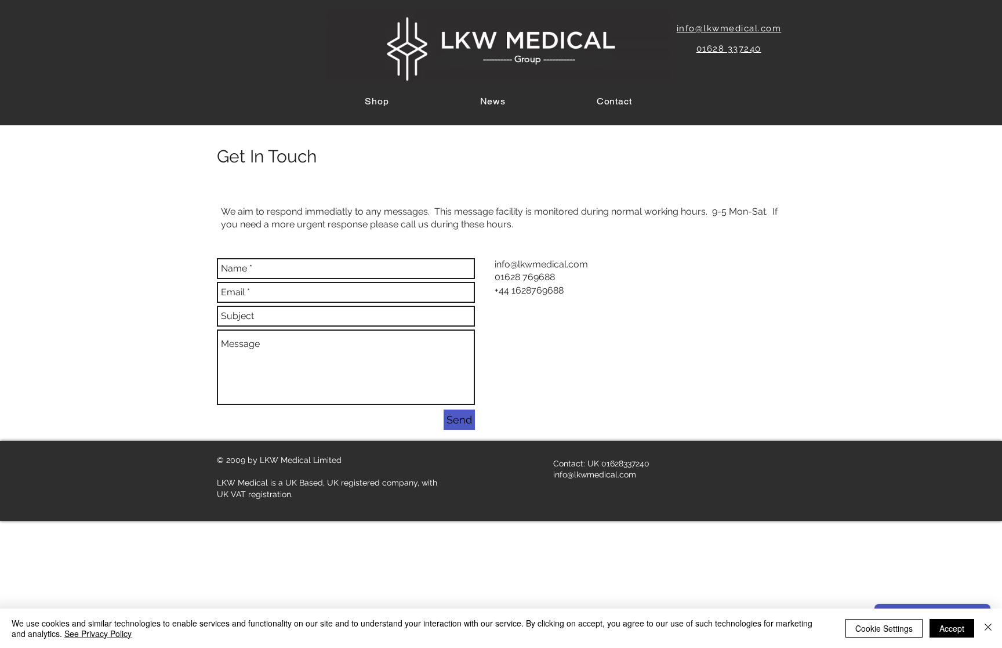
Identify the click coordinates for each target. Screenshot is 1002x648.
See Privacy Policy (98, 633)
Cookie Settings (884, 628)
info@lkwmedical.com (541, 264)
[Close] (988, 628)
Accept (951, 628)
